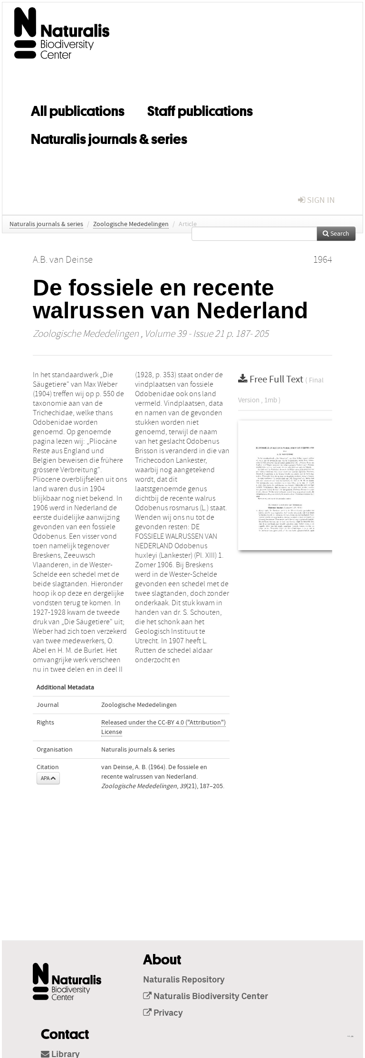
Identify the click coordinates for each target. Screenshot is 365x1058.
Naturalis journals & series (109, 137)
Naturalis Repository (184, 980)
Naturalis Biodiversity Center (210, 996)
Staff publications (200, 109)
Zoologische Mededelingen (131, 224)
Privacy (167, 1013)
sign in (320, 200)
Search (339, 234)
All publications (78, 109)
